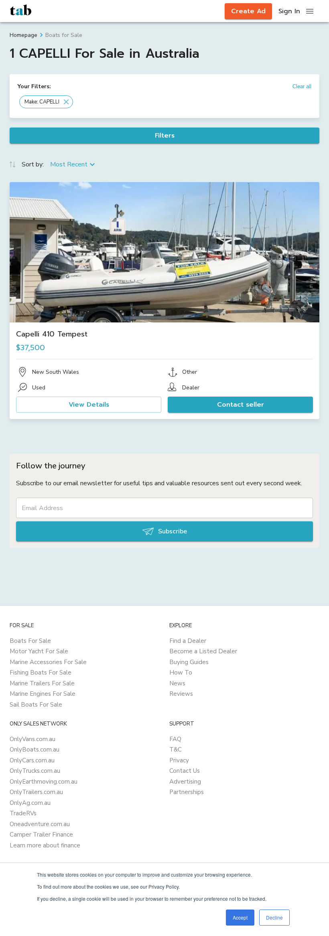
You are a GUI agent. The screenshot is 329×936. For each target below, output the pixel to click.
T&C (175, 750)
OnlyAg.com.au (30, 803)
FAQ (175, 739)
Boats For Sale (30, 641)
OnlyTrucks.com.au (35, 771)
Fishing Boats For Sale (40, 673)
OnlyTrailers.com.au (36, 792)
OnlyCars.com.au (32, 760)
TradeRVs (23, 813)
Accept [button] (240, 917)
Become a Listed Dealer (203, 651)
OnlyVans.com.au (32, 739)
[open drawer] (309, 11)
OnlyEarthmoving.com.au (43, 782)
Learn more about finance (45, 845)
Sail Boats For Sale (36, 705)
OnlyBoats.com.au (34, 750)
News (177, 683)
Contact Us (184, 771)
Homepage (23, 35)
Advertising (185, 782)
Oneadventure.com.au (40, 824)
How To (180, 673)
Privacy (179, 760)
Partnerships (186, 792)
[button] (46, 101)
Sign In (289, 11)
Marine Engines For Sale (42, 694)
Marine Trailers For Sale (42, 683)
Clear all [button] (301, 86)
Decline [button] (274, 917)
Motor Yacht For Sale (39, 651)
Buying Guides (189, 662)
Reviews (181, 694)
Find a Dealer (187, 641)
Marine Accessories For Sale (48, 662)
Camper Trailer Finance (41, 835)
